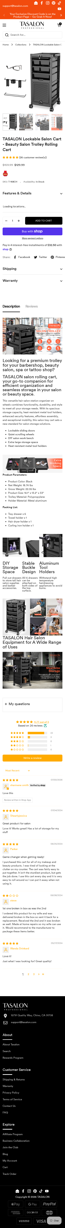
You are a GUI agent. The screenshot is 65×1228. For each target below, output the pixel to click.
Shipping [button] (9, 269)
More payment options (32, 238)
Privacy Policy (11, 1092)
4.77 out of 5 (41, 722)
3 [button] (34, 974)
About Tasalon (11, 1044)
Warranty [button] (10, 280)
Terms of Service (12, 1099)
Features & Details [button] (17, 193)
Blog (5, 1154)
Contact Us (9, 1105)
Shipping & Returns (14, 1079)
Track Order (9, 1174)
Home (6, 44)
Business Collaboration (16, 1140)
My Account (10, 1160)
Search (7, 1051)
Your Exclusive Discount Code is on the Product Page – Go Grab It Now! (32, 15)
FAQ (5, 1112)
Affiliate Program (13, 1134)
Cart (5, 1167)
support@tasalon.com (15, 5)
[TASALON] (31, 25)
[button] (58, 25)
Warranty (8, 1086)
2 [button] (28, 974)
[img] (10, 780)
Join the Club (10, 1147)
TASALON (43, 1196)
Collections (20, 44)
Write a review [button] (32, 758)
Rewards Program (13, 1057)
